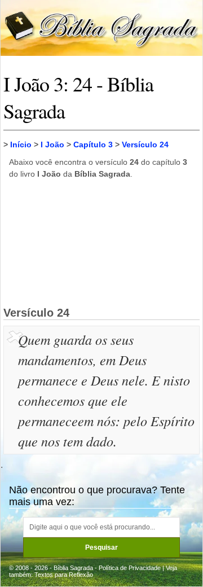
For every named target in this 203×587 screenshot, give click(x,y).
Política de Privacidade (130, 567)
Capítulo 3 (93, 144)
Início (21, 144)
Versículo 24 (145, 144)
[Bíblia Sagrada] (101, 27)
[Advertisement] (101, 242)
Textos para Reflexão (63, 574)
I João (52, 144)
